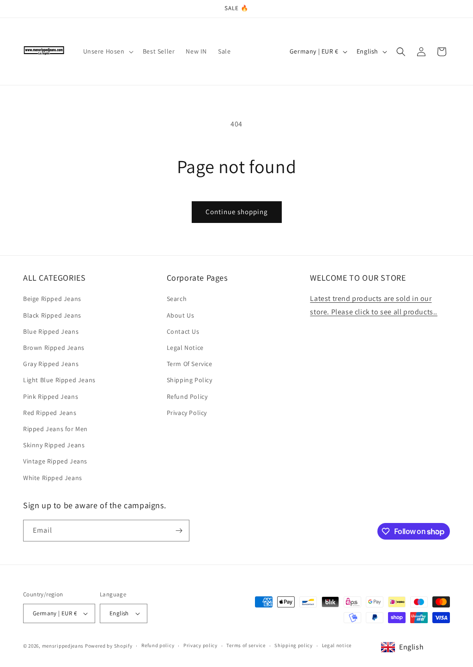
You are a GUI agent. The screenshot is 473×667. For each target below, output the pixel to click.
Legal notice (337, 645)
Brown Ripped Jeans (54, 347)
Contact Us (183, 331)
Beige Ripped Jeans (52, 298)
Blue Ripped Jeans (51, 331)
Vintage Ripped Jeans (55, 461)
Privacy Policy (187, 413)
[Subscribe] (179, 530)
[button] (107, 51)
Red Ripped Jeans (50, 413)
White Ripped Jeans (52, 478)
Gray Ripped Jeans (51, 364)
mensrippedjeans (63, 646)
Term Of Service (189, 364)
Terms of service (245, 645)
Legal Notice (185, 347)
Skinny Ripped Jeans (54, 445)
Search (177, 298)
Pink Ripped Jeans (50, 396)
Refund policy (157, 645)
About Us (180, 315)
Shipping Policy (189, 380)
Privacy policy (200, 645)
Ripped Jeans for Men (55, 429)
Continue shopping (237, 211)
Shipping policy (293, 645)
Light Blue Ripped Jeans (59, 380)
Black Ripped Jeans (52, 315)
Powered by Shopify (109, 646)
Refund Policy (187, 396)
